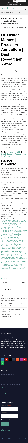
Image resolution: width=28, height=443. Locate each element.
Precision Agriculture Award (8, 250)
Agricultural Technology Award (9, 233)
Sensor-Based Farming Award (12, 260)
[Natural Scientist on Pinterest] (25, 359)
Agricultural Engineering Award (9, 224)
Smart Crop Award (10, 263)
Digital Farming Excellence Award (13, 240)
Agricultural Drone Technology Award (11, 223)
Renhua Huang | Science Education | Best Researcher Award (12, 304)
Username (6, 405)
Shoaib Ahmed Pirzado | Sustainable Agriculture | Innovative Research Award (14, 299)
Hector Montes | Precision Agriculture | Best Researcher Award (12, 21)
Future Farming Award (18, 246)
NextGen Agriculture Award (18, 248)
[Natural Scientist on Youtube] (6, 359)
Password (6, 412)
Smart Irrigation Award (17, 264)
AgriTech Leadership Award (16, 234)
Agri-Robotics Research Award (19, 221)
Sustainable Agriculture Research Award (11, 265)
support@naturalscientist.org (8, 387)
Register (3, 429)
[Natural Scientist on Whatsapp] (2, 363)
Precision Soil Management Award (11, 257)
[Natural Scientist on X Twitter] (10, 359)
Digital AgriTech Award (16, 240)
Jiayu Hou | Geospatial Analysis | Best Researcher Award (11, 315)
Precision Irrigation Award (17, 255)
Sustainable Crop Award (7, 267)
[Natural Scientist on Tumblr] (13, 359)
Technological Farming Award (12, 270)
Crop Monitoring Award (11, 238)
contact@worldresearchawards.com (10, 393)
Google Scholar (7, 154)
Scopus (10, 152)
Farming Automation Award (18, 243)
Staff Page (6, 156)
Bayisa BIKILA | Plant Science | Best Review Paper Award (12, 294)
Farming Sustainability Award (11, 245)
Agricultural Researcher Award (13, 228)
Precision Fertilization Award (12, 254)
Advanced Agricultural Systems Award (12, 219)
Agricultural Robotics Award (8, 230)
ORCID (17, 152)
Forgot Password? (5, 430)
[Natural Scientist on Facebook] (2, 359)
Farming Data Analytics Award (9, 244)
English (16, 0)
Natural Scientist (8, 8)
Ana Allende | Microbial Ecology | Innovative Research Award (12, 310)
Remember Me (6, 420)
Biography (9, 219)
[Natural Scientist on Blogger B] (17, 359)
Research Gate (20, 154)
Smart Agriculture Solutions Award (12, 260)
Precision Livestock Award (8, 257)
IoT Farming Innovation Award (13, 246)
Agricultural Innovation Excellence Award (12, 225)
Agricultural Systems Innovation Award (15, 231)
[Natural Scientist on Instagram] (21, 359)
